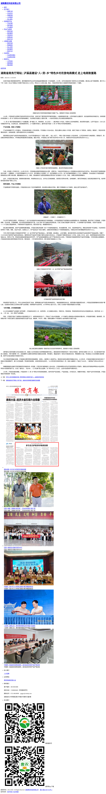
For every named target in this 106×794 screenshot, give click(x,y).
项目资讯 (10, 35)
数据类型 (10, 45)
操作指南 (10, 25)
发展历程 (10, 15)
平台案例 (10, 27)
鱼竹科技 (10, 792)
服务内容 (10, 31)
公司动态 (10, 61)
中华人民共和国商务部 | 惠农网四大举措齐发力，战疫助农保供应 (25, 377)
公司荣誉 (10, 17)
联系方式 (10, 39)
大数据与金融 (8, 41)
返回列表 (3, 68)
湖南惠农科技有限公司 (32, 790)
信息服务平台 (8, 21)
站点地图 (16, 792)
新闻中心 (6, 59)
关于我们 (6, 9)
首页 (5, 7)
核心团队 (10, 19)
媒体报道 (10, 63)
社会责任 (6, 53)
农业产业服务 (8, 29)
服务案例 (10, 33)
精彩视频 (10, 65)
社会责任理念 (11, 55)
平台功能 (10, 23)
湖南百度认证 (12, 680)
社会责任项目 (11, 57)
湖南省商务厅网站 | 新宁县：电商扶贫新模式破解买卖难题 (23, 380)
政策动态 (10, 37)
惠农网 (6, 680)
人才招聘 (6, 673)
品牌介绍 (10, 11)
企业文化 (10, 13)
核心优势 (10, 47)
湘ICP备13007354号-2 (46, 790)
